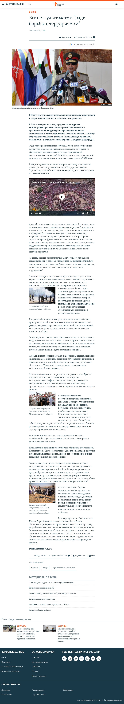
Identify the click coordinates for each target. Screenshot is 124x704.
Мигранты (21, 626)
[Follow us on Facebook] (76, 658)
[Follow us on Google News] (93, 658)
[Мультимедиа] (116, 4)
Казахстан (5, 690)
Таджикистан (38, 690)
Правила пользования (10, 672)
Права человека (38, 676)
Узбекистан (68, 690)
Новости (35, 658)
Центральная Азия (40, 662)
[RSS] (98, 658)
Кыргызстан (6, 695)
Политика (36, 667)
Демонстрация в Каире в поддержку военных (54, 182)
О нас (3, 658)
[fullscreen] (92, 213)
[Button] (65, 37)
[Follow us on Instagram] (70, 658)
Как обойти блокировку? (12, 667)
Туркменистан (38, 695)
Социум (35, 672)
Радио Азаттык (40, 185)
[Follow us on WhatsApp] (87, 658)
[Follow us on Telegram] (81, 658)
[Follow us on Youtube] (64, 658)
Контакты (5, 662)
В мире (32, 12)
